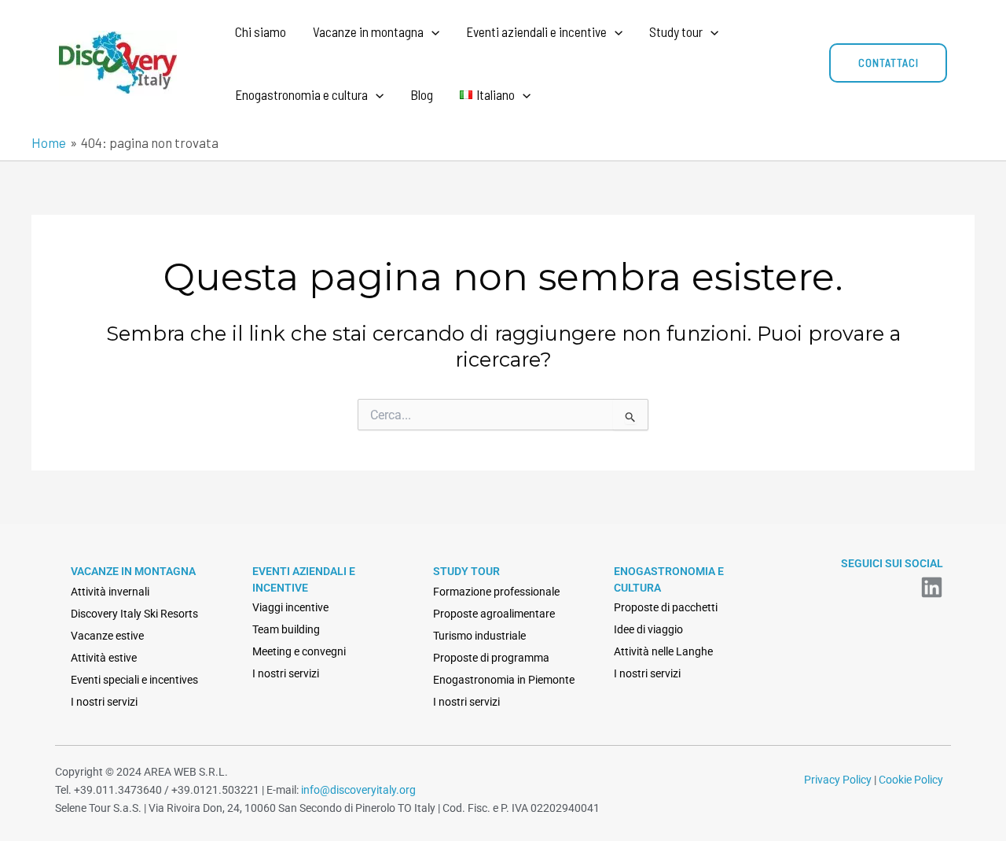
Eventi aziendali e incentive (536, 31)
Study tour (676, 31)
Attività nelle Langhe (663, 651)
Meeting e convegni (299, 651)
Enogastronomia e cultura (301, 94)
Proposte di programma (491, 657)
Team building (286, 629)
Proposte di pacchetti (666, 607)
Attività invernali (110, 591)
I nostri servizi (104, 701)
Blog (421, 94)
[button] (431, 31)
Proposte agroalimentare (494, 613)
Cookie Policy (911, 779)
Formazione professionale (496, 591)
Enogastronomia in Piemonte (504, 679)
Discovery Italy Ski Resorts (134, 613)
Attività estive (104, 657)
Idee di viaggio (648, 629)
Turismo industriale (479, 635)
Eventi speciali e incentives (134, 679)
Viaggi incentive (290, 607)
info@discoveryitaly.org (358, 790)
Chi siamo (260, 31)
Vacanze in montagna (368, 31)
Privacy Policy (838, 779)
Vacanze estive (107, 635)
